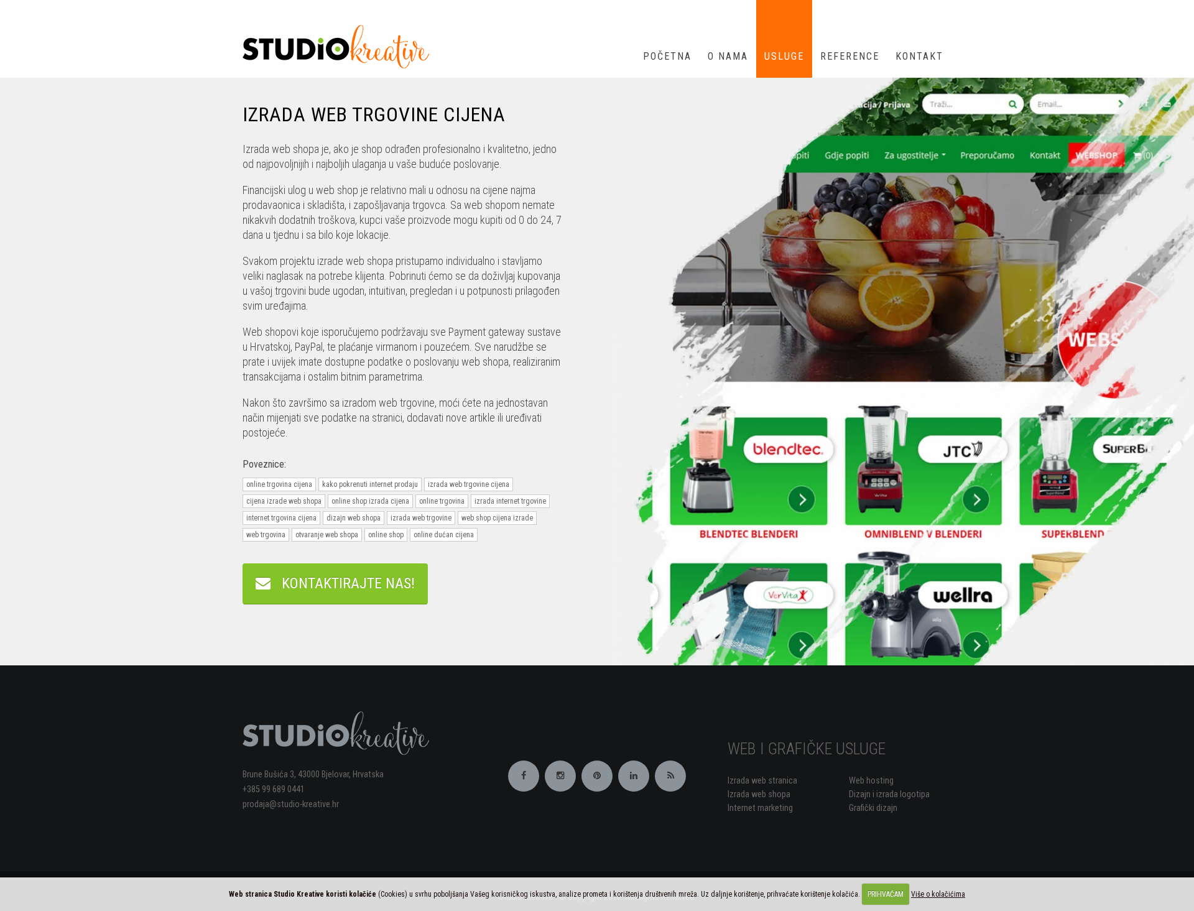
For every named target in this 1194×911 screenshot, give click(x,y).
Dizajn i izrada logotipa (889, 794)
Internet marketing (760, 808)
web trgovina (265, 534)
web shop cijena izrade (497, 518)
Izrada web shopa (759, 794)
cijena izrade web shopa (284, 501)
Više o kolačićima (938, 894)
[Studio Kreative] (340, 46)
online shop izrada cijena (370, 501)
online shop (386, 534)
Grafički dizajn (873, 808)
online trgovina (442, 501)
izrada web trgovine (421, 518)
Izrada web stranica (762, 780)
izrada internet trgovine (510, 501)
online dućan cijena (444, 534)
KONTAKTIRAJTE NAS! (343, 583)
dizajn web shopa (353, 518)
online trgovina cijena (279, 484)
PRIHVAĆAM (886, 894)
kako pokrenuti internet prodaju (370, 484)
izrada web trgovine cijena (468, 484)
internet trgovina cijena (281, 518)
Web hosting (871, 780)
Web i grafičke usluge (807, 748)
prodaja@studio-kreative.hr (291, 804)
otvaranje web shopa (326, 534)
